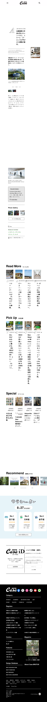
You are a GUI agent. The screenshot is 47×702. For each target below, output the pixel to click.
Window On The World (13, 229)
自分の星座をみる (23, 534)
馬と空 (7, 644)
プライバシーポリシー (31, 560)
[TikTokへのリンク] (31, 590)
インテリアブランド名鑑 (11, 632)
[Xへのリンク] (22, 590)
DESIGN (8, 600)
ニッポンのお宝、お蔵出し (30, 627)
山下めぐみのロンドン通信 (12, 622)
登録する (33, 566)
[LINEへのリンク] (39, 590)
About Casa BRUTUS (31, 664)
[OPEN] (7, 3)
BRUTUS (11, 680)
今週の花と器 (9, 657)
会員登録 (15, 566)
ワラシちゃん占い (10, 659)
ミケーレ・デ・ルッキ (13, 234)
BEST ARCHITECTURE (11, 667)
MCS (7, 683)
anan (7, 680)
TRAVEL (14, 602)
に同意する (33, 560)
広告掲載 (8, 686)
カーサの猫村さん (10, 641)
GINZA (28, 680)
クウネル (29, 681)
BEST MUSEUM (9, 672)
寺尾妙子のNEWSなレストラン (13, 618)
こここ (34, 681)
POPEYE (17, 680)
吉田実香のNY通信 (10, 620)
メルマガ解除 (33, 569)
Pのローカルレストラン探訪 (30, 625)
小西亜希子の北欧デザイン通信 (13, 625)
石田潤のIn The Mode (29, 622)
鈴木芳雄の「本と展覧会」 (30, 618)
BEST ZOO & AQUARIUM (12, 674)
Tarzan (13, 681)
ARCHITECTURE (25, 600)
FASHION (15, 600)
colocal (18, 681)
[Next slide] (32, 488)
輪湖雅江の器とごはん (29, 610)
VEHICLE (21, 602)
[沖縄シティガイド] (24, 481)
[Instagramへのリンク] (26, 590)
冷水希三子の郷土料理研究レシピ (31, 632)
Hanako (33, 680)
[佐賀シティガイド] (14, 481)
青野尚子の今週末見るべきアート (13, 613)
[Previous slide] (15, 488)
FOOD (7, 602)
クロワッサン (22, 680)
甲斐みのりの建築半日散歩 (12, 610)
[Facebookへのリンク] (18, 590)
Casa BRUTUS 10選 (10, 654)
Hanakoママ (23, 681)
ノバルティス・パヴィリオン (14, 232)
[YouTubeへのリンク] (35, 590)
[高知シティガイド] (4, 481)
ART (33, 600)
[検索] (39, 3)
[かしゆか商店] (34, 481)
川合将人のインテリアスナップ (31, 620)
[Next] (19, 87)
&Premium (8, 681)
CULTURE (29, 602)
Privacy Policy (14, 686)
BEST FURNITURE (10, 670)
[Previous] (13, 87)
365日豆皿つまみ (10, 652)
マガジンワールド (13, 683)
